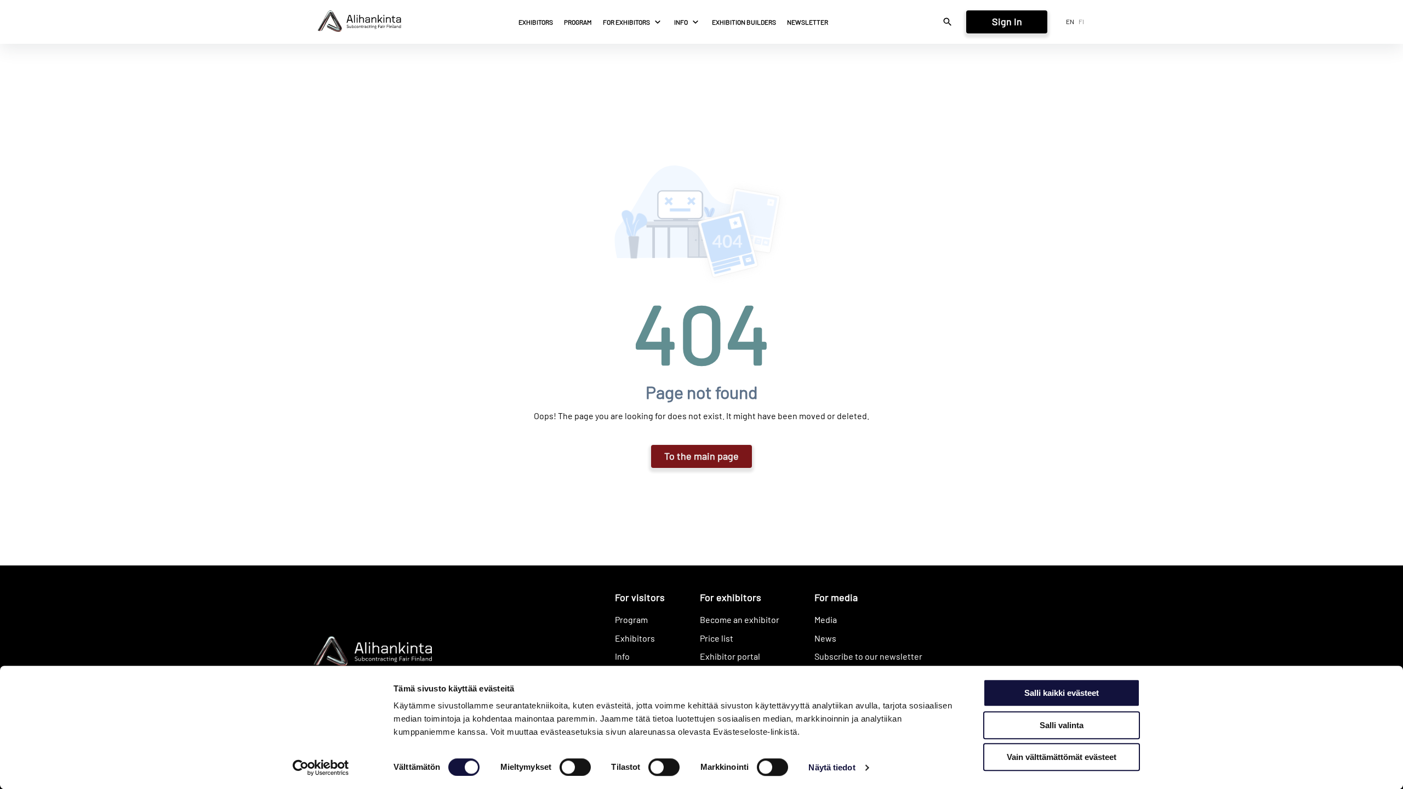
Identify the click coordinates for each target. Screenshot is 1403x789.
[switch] (575, 767)
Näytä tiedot (831, 767)
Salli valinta (1061, 725)
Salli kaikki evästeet (1061, 692)
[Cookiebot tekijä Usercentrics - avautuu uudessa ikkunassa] (321, 767)
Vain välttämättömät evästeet (1061, 757)
